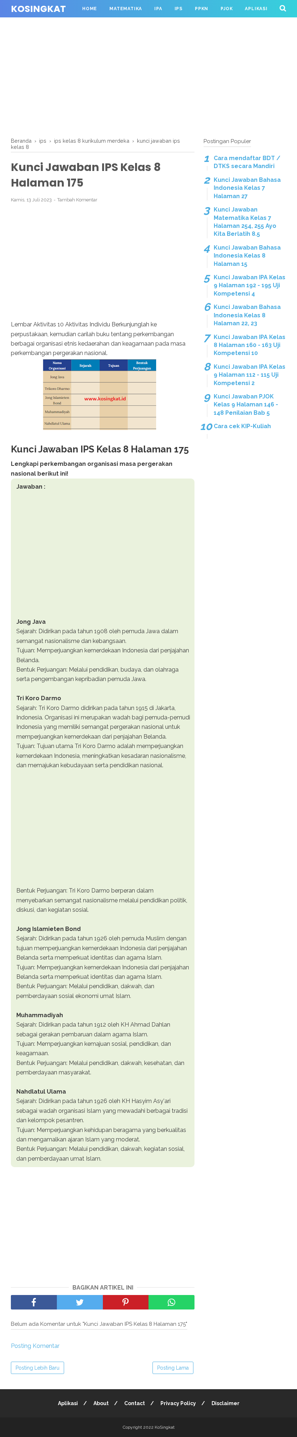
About (101, 1403)
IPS (179, 8)
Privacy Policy (178, 1403)
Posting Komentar (35, 1345)
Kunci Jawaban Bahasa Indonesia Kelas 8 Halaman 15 (247, 255)
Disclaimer (225, 1403)
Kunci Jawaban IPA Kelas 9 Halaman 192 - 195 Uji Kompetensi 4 (249, 285)
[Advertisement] (148, 76)
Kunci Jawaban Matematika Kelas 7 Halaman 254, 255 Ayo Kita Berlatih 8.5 (245, 221)
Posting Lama (173, 1368)
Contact (134, 1403)
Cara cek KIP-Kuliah (242, 426)
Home (89, 8)
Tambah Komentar (77, 199)
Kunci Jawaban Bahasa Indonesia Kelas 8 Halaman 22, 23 (247, 315)
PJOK (227, 8)
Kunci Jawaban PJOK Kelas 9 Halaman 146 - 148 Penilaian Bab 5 (246, 404)
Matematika (125, 8)
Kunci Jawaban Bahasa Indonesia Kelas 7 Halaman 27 (247, 188)
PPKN (201, 8)
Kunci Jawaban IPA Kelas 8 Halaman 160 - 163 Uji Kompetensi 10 (249, 345)
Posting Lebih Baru (37, 1368)
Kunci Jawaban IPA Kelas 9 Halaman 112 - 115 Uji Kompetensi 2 (249, 375)
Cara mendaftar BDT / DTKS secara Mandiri (247, 162)
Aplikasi (256, 8)
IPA (158, 8)
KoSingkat (38, 9)
